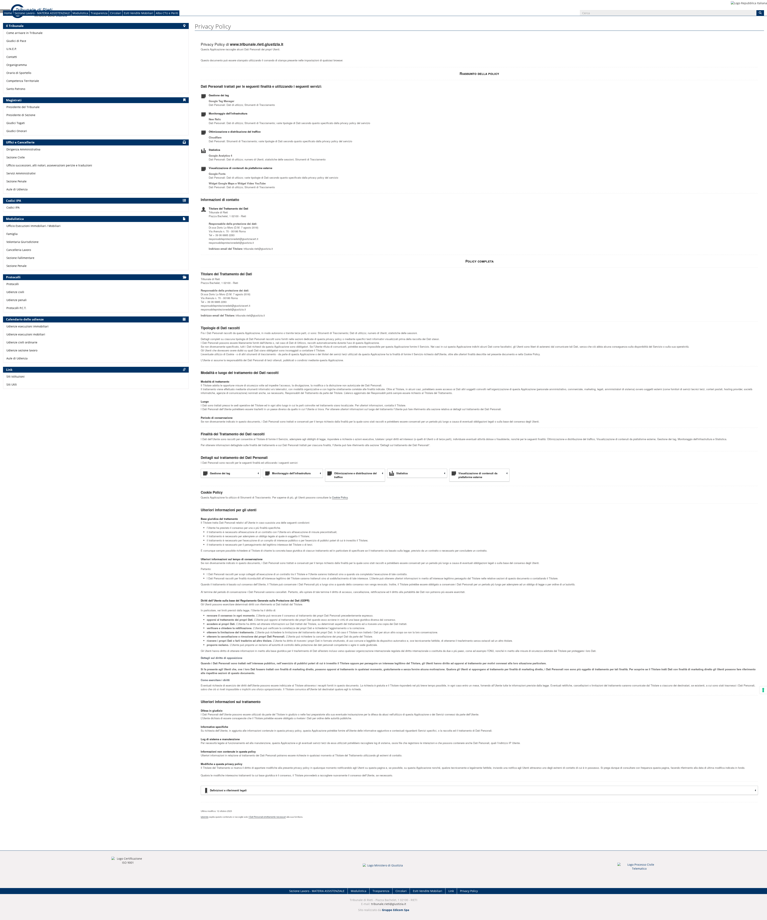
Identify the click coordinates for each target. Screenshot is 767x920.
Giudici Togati (15, 123)
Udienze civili (15, 292)
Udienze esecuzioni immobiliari (27, 326)
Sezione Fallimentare (20, 258)
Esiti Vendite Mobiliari (138, 13)
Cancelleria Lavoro (18, 250)
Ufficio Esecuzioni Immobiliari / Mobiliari (33, 226)
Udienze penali (16, 300)
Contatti (11, 57)
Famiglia (12, 234)
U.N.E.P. (11, 49)
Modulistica (80, 13)
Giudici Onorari (16, 131)
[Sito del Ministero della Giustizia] (383, 867)
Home (8, 13)
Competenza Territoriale (22, 81)
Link (451, 891)
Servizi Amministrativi (21, 173)
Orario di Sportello (18, 73)
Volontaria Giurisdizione (22, 242)
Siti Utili (11, 384)
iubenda (204, 816)
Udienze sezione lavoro (21, 350)
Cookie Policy (340, 497)
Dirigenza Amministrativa (23, 149)
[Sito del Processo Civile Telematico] (639, 868)
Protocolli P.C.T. (16, 308)
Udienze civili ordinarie (21, 342)
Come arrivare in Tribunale (24, 33)
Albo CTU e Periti (167, 13)
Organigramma (16, 65)
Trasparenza (99, 13)
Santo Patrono (15, 89)
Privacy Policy (469, 891)
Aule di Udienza (17, 189)
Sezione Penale (16, 181)
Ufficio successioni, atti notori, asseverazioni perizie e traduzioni (49, 165)
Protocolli (12, 284)
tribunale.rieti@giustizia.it (388, 904)
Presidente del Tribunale (23, 107)
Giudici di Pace (16, 41)
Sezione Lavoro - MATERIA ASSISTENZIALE (42, 13)
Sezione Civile (15, 157)
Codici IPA (13, 207)
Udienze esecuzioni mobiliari (25, 334)
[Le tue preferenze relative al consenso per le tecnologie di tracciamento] (763, 690)
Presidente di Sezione (20, 115)
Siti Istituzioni (15, 376)
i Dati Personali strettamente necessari (267, 816)
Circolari (115, 13)
